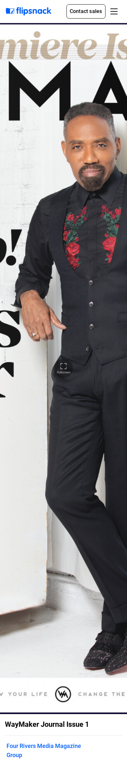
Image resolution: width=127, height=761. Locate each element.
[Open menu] (114, 11)
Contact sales (86, 11)
